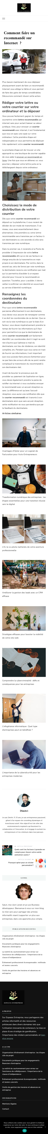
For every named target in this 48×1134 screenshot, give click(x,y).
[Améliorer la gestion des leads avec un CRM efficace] (24, 574)
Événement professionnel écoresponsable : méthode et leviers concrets (24, 964)
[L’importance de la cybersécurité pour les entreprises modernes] (24, 754)
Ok (25, 1131)
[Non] (45, 1127)
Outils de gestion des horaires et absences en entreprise (21, 972)
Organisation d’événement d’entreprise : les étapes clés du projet (23, 937)
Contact (5, 1109)
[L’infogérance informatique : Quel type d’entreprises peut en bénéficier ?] (24, 708)
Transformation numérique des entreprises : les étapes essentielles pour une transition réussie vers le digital (24, 501)
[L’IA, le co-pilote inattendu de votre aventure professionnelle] (24, 528)
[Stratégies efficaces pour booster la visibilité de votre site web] (24, 618)
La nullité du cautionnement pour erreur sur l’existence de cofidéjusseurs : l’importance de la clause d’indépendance (22, 955)
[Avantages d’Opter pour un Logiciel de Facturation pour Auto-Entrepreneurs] (24, 432)
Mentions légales (9, 1104)
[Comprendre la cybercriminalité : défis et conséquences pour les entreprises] (24, 662)
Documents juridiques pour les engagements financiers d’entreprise (21, 945)
